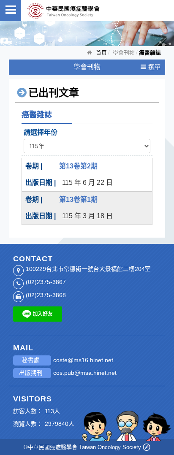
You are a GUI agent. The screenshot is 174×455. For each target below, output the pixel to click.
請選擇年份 (40, 132)
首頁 (101, 52)
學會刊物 (87, 66)
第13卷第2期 (78, 166)
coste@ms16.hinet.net (83, 360)
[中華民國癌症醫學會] (63, 11)
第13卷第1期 (78, 199)
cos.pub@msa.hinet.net (85, 373)
